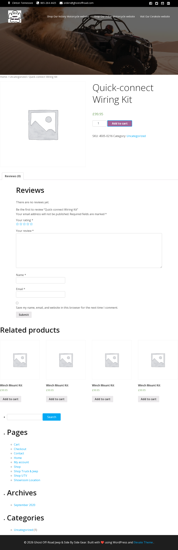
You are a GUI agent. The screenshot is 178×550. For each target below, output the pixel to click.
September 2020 (24, 505)
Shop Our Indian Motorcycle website (114, 16)
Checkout (20, 449)
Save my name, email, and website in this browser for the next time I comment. (67, 308)
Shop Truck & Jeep (26, 471)
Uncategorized (18, 76)
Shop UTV (20, 475)
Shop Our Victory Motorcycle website (68, 16)
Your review (25, 231)
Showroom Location (27, 480)
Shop (17, 467)
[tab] (13, 176)
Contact (19, 453)
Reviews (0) (13, 176)
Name (21, 275)
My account (21, 462)
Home (3, 76)
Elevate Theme (143, 542)
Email (20, 289)
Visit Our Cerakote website (155, 16)
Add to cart (120, 123)
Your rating (24, 220)
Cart (16, 444)
